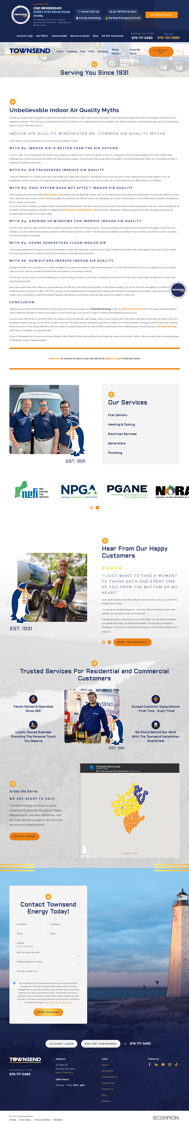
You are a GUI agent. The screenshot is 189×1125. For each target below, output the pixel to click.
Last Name (55, 924)
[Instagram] (169, 1064)
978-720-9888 (168, 38)
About (105, 1065)
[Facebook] (149, 1064)
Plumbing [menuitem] (72, 51)
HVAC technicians (131, 309)
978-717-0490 (142, 38)
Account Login (25, 36)
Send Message (48, 1012)
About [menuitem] (60, 51)
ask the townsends (101, 1043)
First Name (21, 924)
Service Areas (24, 836)
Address (20, 943)
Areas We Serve (109, 1077)
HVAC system (50, 194)
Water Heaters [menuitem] (116, 51)
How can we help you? (27, 971)
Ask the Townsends (112, 36)
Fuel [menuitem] (82, 51)
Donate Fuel (108, 1083)
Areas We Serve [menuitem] (135, 51)
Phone (20, 934)
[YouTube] (163, 1064)
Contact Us (161, 51)
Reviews (106, 1101)
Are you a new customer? (28, 952)
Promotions (108, 1070)
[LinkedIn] (156, 1064)
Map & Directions (64, 1072)
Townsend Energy (166, 326)
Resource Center (80, 36)
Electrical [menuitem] (103, 51)
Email (53, 934)
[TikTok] (176, 1064)
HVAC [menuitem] (91, 51)
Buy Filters (42, 36)
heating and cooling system (77, 210)
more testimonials (132, 642)
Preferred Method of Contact (29, 962)
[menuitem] (12, 1119)
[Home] (29, 51)
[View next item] (97, 507)
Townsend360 (59, 36)
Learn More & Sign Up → (161, 15)
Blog (95, 36)
